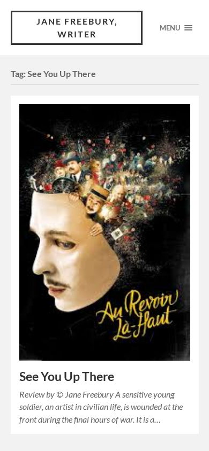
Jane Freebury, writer (77, 27)
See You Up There (66, 376)
